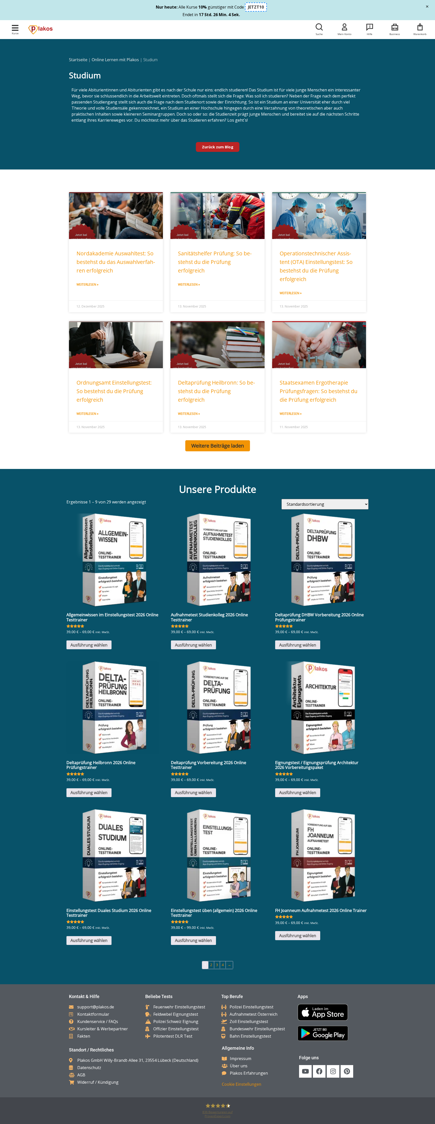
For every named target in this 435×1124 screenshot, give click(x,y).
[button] (15, 27)
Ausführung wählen (88, 645)
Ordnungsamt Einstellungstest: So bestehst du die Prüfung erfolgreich (114, 391)
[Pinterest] (347, 1071)
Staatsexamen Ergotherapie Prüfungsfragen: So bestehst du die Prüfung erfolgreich (318, 391)
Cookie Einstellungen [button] (241, 1084)
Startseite (78, 59)
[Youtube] (305, 1071)
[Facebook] (319, 1071)
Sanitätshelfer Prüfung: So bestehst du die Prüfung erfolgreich (215, 262)
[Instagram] (333, 1071)
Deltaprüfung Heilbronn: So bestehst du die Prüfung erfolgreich (216, 391)
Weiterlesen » (87, 284)
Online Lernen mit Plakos (115, 59)
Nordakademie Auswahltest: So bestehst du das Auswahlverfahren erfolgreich (116, 262)
